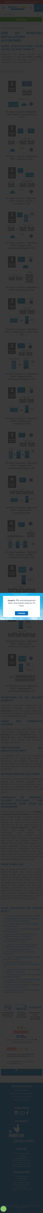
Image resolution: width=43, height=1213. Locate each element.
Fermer (21, 613)
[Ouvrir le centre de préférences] (3, 1209)
